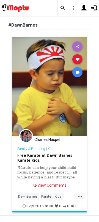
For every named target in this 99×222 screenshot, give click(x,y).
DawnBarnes (28, 196)
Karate (46, 196)
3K (51, 206)
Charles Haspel (47, 139)
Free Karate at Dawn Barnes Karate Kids (44, 158)
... (80, 196)
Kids (51, 149)
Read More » (49, 86)
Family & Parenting (31, 149)
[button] (63, 8)
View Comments (52, 185)
